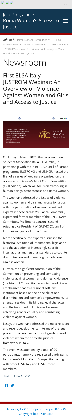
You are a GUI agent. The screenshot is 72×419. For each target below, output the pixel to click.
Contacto (47, 414)
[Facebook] (6, 385)
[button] (36, 4)
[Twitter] (12, 385)
